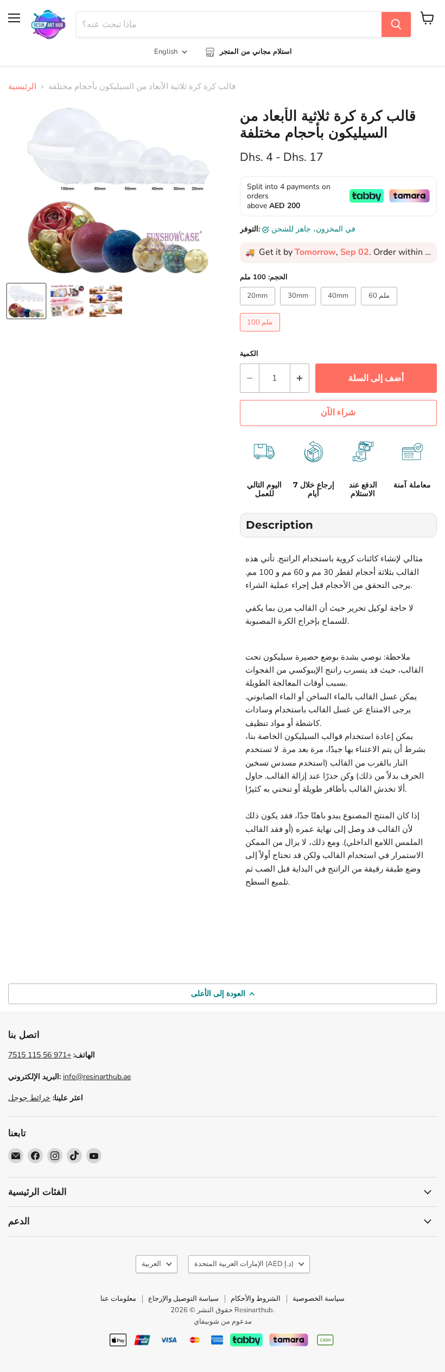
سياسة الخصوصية (319, 1299)
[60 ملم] (380, 308)
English (165, 52)
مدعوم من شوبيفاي (223, 1321)
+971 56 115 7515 (39, 1055)
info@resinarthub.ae (97, 1077)
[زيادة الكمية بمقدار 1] (299, 378)
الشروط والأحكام (256, 1299)
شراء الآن (338, 412)
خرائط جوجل (29, 1098)
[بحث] (396, 24)
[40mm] (340, 308)
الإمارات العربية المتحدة (244, 1264)
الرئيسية (22, 86)
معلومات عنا (118, 1299)
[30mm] (299, 308)
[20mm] (259, 308)
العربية (151, 1264)
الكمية (249, 354)
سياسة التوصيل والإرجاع (183, 1299)
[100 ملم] (261, 334)
